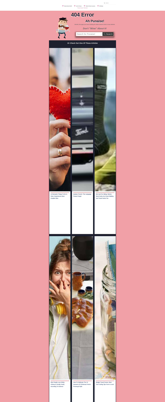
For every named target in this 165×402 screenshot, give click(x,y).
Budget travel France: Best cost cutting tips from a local (105, 383)
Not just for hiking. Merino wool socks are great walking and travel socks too (105, 196)
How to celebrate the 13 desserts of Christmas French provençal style (82, 384)
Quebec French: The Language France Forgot (82, 195)
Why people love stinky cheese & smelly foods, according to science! (58, 384)
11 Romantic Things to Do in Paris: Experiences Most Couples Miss (59, 196)
